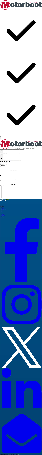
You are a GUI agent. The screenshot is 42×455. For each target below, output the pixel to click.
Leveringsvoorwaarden (3, 209)
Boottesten (2, 214)
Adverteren (2, 208)
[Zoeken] (6, 153)
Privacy (2, 210)
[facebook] (22, 281)
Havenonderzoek (3, 215)
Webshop (2, 216)
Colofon (2, 211)
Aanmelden (7, 199)
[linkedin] (22, 413)
